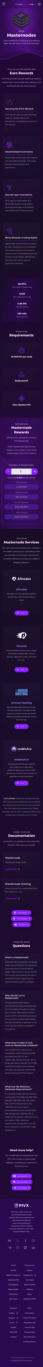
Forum (11, 1323)
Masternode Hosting (18, 883)
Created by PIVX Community (21, 1360)
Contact (13, 1337)
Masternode (12, 857)
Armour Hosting (21, 702)
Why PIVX (13, 1332)
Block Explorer (29, 1285)
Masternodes (13, 1289)
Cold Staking (13, 1285)
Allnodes (21, 589)
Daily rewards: (21, 482)
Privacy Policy (29, 1332)
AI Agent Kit (28, 1275)
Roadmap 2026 (29, 1299)
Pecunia (21, 646)
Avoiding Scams (29, 1342)
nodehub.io (21, 759)
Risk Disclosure (29, 1337)
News (29, 1294)
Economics (13, 1299)
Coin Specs (29, 1280)
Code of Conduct (29, 1318)
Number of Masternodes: (21, 465)
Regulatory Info (30, 1323)
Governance (13, 1294)
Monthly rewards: (21, 502)
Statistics (29, 1289)
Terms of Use (30, 1327)
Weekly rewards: (21, 492)
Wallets (29, 1270)
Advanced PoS (13, 1280)
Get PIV (13, 1270)
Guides (13, 1327)
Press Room (29, 1313)
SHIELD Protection (13, 1275)
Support (12, 1318)
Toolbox (12, 1313)
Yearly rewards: (22, 512)
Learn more (11, 869)
